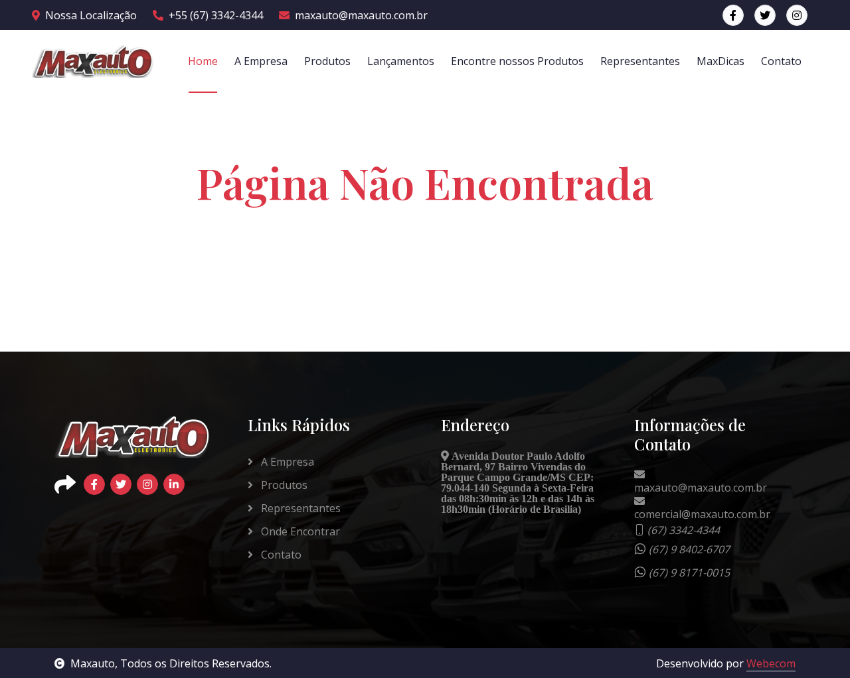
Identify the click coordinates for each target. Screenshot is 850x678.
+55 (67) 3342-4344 (216, 15)
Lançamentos (400, 61)
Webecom (771, 663)
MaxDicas (720, 61)
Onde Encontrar (299, 531)
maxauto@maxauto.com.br (361, 15)
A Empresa (261, 61)
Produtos (327, 61)
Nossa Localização (91, 15)
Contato (781, 61)
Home (203, 61)
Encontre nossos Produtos (517, 61)
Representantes (640, 61)
